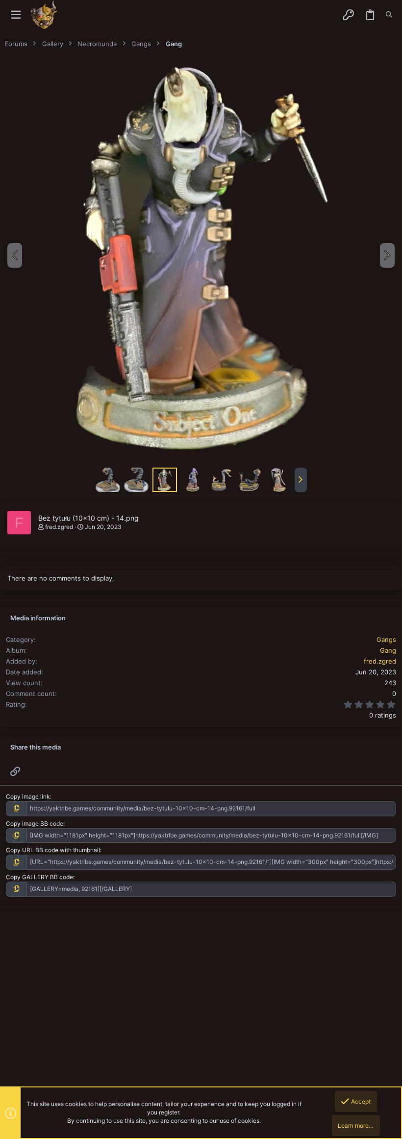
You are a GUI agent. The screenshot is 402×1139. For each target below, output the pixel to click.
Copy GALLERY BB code (39, 877)
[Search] (389, 15)
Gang (388, 650)
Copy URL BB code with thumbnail (53, 850)
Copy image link (28, 796)
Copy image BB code (34, 823)
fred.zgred (59, 526)
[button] (16, 15)
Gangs (386, 639)
